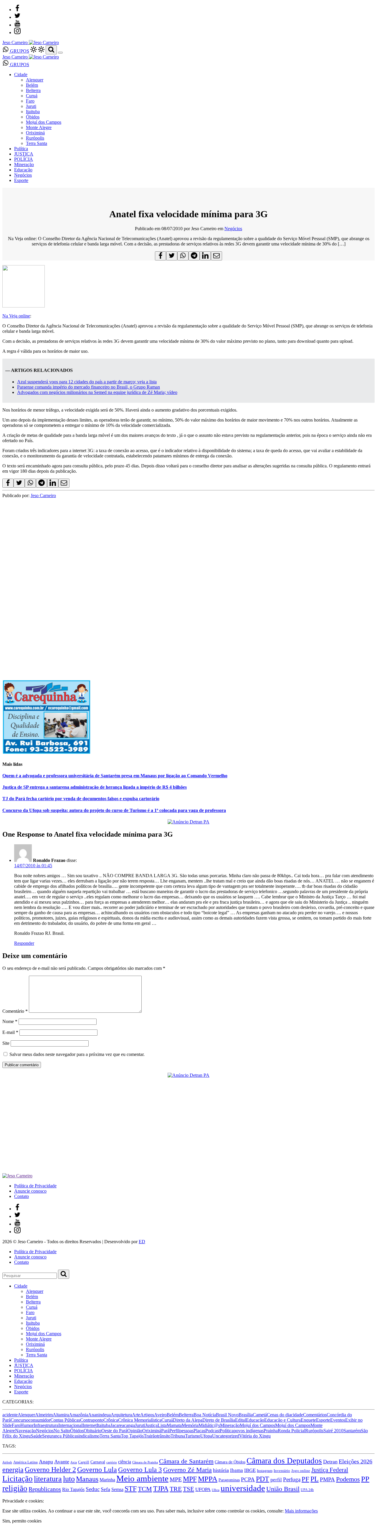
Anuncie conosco (30, 1191)
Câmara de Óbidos (230, 1462)
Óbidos (32, 116)
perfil (276, 1479)
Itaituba (33, 111)
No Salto (62, 1430)
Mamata (174, 1425)
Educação (23, 169)
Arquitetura (121, 1414)
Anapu (46, 1462)
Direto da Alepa (187, 1420)
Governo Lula (97, 1469)
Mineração (24, 164)
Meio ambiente (142, 1478)
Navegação (25, 1430)
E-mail (10, 1032)
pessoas (186, 1430)
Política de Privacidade (35, 1185)
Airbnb (7, 1462)
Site (5, 1043)
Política (21, 148)
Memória (190, 1425)
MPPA (207, 1479)
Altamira (61, 1414)
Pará (165, 1430)
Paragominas (229, 1480)
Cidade (20, 74)
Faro (30, 100)
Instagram (264, 1470)
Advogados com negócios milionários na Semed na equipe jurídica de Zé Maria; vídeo (97, 392)
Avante (61, 1462)
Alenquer (34, 79)
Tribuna (178, 1435)
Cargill (83, 1462)
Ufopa (206, 1435)
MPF (190, 1479)
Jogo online (300, 1470)
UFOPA (203, 1489)
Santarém (352, 1430)
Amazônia (78, 1414)
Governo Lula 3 (140, 1469)
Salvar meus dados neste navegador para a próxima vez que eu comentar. (77, 1054)
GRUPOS (19, 51)
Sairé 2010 (333, 1430)
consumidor (39, 1420)
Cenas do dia (279, 1414)
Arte (136, 1414)
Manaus (87, 1479)
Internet (89, 1425)
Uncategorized (225, 1435)
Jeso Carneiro (43, 495)
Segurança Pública (59, 1435)
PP (365, 1479)
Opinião (134, 1430)
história (221, 1470)
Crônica (110, 1420)
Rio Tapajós (73, 1489)
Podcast (212, 1430)
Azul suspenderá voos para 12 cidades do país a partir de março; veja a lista (87, 381)
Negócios (23, 175)
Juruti (31, 106)
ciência (124, 1462)
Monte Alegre (39, 127)
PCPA (248, 1479)
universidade (243, 1488)
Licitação (17, 1478)
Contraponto (91, 1420)
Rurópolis (35, 138)
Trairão (150, 1435)
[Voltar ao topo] (5, 1495)
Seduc (93, 1489)
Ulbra (215, 1490)
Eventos (337, 1420)
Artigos (147, 1414)
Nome (9, 1021)
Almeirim (44, 1414)
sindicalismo (88, 1435)
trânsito (164, 1435)
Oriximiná (35, 132)
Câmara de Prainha (145, 1462)
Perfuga (291, 1479)
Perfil (174, 1430)
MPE (176, 1479)
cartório (111, 1462)
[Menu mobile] (60, 53)
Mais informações (301, 1510)
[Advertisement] (179, 629)
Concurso (20, 1420)
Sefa (105, 1489)
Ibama (236, 1470)
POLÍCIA (23, 159)
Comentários (315, 1414)
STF (131, 1488)
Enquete (308, 1420)
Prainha (271, 1430)
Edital (240, 1420)
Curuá (31, 95)
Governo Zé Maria (187, 1469)
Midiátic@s (209, 1425)
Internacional (70, 1425)
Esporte (21, 180)
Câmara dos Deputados (284, 1460)
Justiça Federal (329, 1469)
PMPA (327, 1479)
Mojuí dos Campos (43, 122)
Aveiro (160, 1414)
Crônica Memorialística (139, 1420)
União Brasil (283, 1488)
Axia (73, 1462)
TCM (145, 1488)
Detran (330, 1462)
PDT (262, 1479)
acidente (10, 1414)
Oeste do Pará (114, 1430)
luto (69, 1479)
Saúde (36, 1435)
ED (142, 1241)
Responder (24, 943)
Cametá (260, 1414)
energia (13, 1469)
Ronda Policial (291, 1430)
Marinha (107, 1479)
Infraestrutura (46, 1425)
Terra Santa (36, 143)
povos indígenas (249, 1430)
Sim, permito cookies (22, 1520)
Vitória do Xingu (255, 1435)
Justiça (151, 1425)
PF (305, 1479)
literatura (48, 1479)
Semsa (117, 1489)
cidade (297, 1414)
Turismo (192, 1435)
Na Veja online (16, 315)
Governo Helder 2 (50, 1469)
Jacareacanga (122, 1425)
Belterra (33, 90)
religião (14, 1488)
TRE (176, 1488)
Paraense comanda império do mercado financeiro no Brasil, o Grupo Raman (88, 387)
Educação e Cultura (282, 1420)
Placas (199, 1430)
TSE (188, 1488)
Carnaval (97, 1462)
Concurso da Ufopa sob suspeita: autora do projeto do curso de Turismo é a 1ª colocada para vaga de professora (114, 810)
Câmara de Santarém (186, 1461)
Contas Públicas (65, 1420)
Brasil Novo (227, 1414)
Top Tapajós (132, 1435)
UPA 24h (307, 1490)
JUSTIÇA (23, 153)
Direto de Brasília (218, 1420)
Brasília (246, 1414)
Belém (32, 85)
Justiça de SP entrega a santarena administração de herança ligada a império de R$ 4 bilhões (94, 787)
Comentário (15, 1011)
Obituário (92, 1430)
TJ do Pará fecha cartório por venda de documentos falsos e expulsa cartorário (80, 798)
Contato (21, 1196)
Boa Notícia (205, 1414)
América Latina (25, 1462)
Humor (27, 1425)
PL (314, 1479)
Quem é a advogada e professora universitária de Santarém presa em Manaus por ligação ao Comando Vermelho (114, 775)
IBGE (250, 1470)
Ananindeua (99, 1414)
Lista (162, 1425)
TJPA (160, 1488)
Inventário (282, 1471)
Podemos (348, 1479)
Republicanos (45, 1489)
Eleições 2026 (355, 1461)
